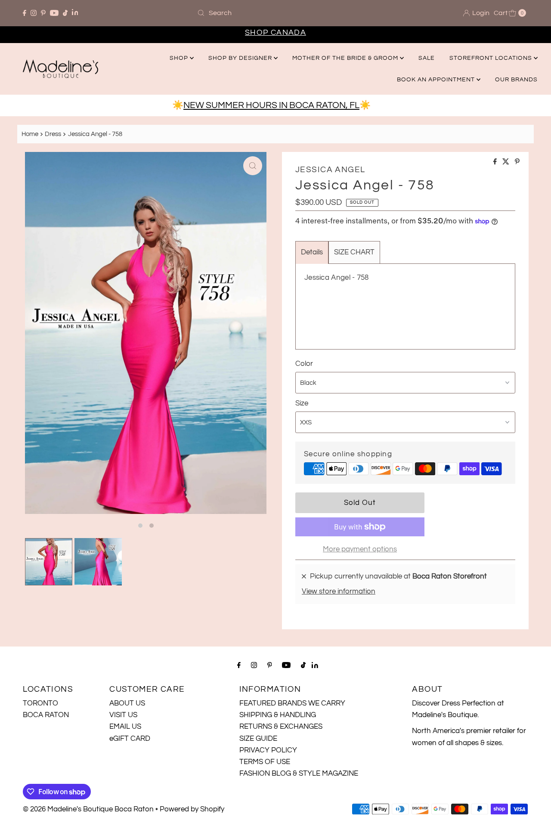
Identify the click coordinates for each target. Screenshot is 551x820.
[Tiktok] (65, 13)
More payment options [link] (360, 549)
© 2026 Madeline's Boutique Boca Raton (88, 809)
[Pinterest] (43, 13)
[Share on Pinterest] (517, 162)
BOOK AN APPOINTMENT (437, 80)
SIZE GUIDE (258, 739)
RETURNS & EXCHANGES (280, 726)
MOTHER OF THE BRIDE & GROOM (346, 58)
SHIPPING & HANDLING (277, 715)
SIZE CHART (354, 252)
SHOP (180, 58)
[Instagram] (34, 13)
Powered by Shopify (192, 809)
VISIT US (123, 715)
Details (312, 252)
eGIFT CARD (129, 739)
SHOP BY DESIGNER (241, 58)
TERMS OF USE (264, 762)
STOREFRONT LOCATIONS (491, 58)
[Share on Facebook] (495, 162)
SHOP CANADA (275, 32)
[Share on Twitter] (506, 162)
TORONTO (40, 703)
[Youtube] (54, 13)
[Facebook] (24, 13)
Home (30, 133)
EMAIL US (125, 726)
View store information (338, 591)
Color (304, 364)
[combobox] (275, 13)
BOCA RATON (46, 715)
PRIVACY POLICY (268, 750)
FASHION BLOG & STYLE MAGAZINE (298, 773)
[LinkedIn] (75, 13)
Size (301, 403)
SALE (426, 58)
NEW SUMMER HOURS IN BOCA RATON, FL (271, 105)
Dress (53, 133)
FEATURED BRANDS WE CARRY (292, 703)
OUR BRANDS (516, 80)
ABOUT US (127, 703)
